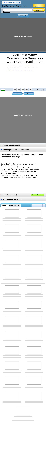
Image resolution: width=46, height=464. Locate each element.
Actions (17, 94)
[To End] (30, 89)
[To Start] (15, 89)
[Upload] (23, 15)
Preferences (10, 6)
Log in (25, 6)
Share (29, 94)
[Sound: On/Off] (38, 89)
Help (3, 6)
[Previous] (19, 89)
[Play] (23, 89)
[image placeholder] (12, 213)
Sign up (18, 6)
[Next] (26, 89)
